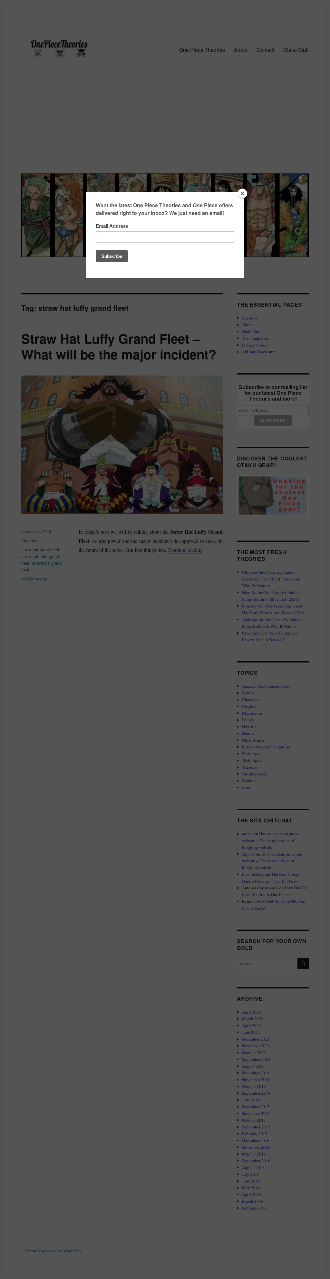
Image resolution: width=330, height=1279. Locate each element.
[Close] (242, 193)
